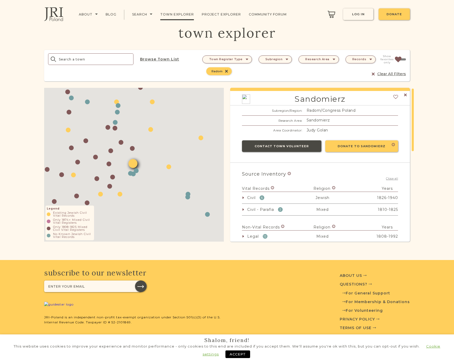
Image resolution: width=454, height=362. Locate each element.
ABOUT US (351, 275)
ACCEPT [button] (238, 354)
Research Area (317, 59)
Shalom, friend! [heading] (227, 340)
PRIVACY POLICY (358, 319)
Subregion (274, 59)
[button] (71, 97)
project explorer (221, 14)
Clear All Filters (391, 74)
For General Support (368, 293)
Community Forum (268, 14)
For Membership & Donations (378, 301)
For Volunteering (364, 310)
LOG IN (358, 14)
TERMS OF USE (356, 327)
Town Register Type (226, 59)
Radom (217, 71)
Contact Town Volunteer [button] (282, 146)
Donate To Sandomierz (361, 146)
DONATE (394, 14)
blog (111, 14)
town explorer (177, 14)
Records (359, 59)
